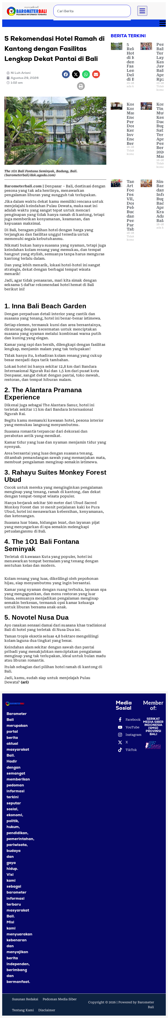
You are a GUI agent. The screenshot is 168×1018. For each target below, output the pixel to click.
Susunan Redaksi (25, 999)
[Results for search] (92, 19)
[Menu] (84, 23)
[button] (142, 11)
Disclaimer (46, 1010)
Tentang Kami (23, 1010)
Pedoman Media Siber (60, 999)
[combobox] (92, 11)
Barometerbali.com (23, 186)
